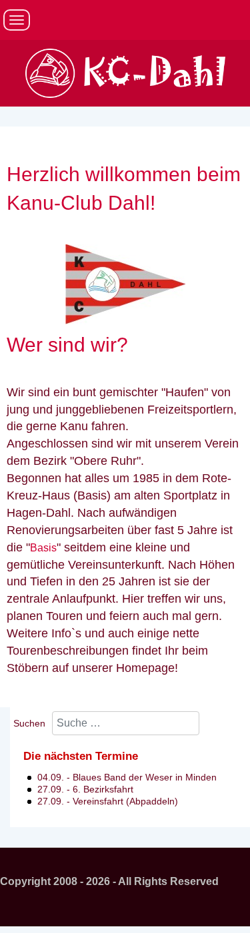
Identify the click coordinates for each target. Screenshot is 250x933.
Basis (43, 547)
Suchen (29, 723)
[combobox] (125, 723)
